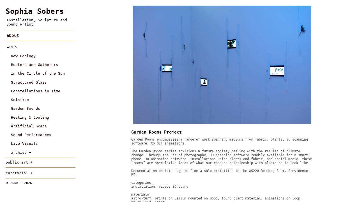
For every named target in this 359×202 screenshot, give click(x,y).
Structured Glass (29, 82)
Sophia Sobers (35, 11)
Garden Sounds (25, 108)
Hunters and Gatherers (34, 65)
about (12, 35)
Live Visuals (24, 143)
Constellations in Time (35, 91)
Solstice (20, 100)
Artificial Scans (29, 126)
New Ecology (23, 56)
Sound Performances (31, 135)
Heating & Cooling (30, 117)
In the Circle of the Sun (38, 73)
